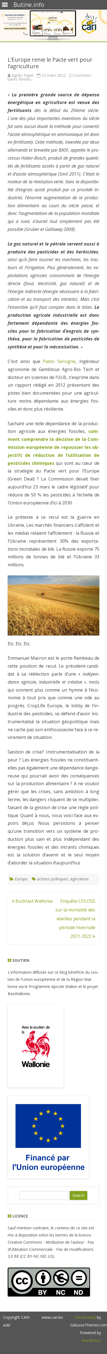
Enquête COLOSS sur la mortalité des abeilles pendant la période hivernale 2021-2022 (75, 918)
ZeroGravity (85, 1317)
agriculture (79, 878)
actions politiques (52, 878)
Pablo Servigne (59, 361)
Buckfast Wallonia (33, 901)
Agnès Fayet (22, 75)
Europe (21, 878)
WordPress (91, 1340)
